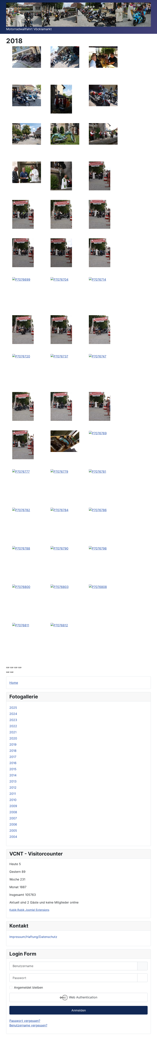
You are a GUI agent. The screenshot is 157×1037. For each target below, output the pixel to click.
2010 (12, 800)
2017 (12, 757)
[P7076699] (21, 279)
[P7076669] (99, 176)
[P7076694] (23, 252)
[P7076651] (61, 176)
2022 (13, 726)
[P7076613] (26, 95)
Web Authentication (82, 997)
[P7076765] (65, 441)
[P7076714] (97, 279)
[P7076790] (59, 548)
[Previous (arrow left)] (7, 672)
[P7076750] (23, 406)
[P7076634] (65, 134)
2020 (13, 738)
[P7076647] (26, 172)
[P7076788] (21, 548)
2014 (12, 775)
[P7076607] (103, 57)
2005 (13, 830)
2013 (12, 781)
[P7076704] (59, 279)
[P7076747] (97, 356)
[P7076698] (99, 252)
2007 (13, 818)
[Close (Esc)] (7, 667)
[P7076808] (98, 586)
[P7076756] (61, 406)
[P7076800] (21, 586)
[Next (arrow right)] (11, 672)
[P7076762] (23, 445)
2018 (12, 751)
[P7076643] (103, 134)
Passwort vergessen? (24, 1021)
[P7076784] (59, 509)
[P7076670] (23, 214)
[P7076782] (21, 509)
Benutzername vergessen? (28, 1025)
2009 (13, 806)
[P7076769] (98, 433)
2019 (12, 744)
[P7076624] (103, 95)
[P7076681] (99, 214)
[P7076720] (21, 356)
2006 (13, 824)
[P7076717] (61, 329)
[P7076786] (98, 509)
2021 (12, 732)
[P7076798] (98, 548)
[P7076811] (20, 625)
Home (13, 683)
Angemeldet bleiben (28, 987)
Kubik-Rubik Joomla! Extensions (29, 909)
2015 (12, 769)
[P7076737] (59, 356)
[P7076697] (61, 252)
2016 (12, 763)
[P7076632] (26, 134)
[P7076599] (65, 57)
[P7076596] (26, 57)
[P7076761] (99, 406)
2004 (13, 837)
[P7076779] (59, 471)
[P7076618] (61, 99)
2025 (13, 708)
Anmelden (78, 1010)
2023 (13, 720)
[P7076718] (99, 329)
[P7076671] (61, 214)
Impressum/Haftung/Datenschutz (33, 937)
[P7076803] (60, 586)
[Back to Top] (150, 1030)
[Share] (11, 667)
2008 (13, 812)
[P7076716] (23, 329)
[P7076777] (21, 471)
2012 (12, 787)
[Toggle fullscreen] (15, 667)
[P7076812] (59, 625)
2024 (13, 714)
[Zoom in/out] (19, 667)
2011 (12, 794)
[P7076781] (97, 471)
